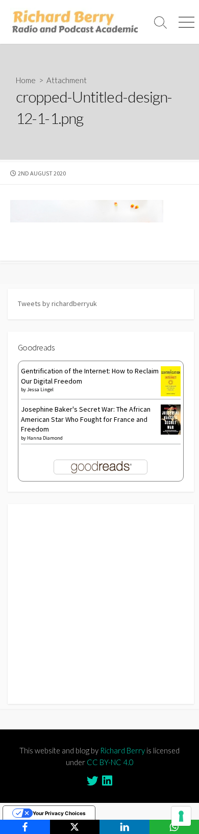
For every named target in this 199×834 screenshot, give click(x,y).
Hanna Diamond (45, 438)
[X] (75, 827)
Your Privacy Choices (59, 813)
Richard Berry (122, 750)
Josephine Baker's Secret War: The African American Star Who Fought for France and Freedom (86, 419)
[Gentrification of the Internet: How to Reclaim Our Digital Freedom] (171, 380)
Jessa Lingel (40, 389)
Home (26, 80)
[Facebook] (25, 827)
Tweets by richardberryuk (57, 303)
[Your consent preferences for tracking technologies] (181, 816)
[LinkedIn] (125, 827)
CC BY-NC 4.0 (110, 762)
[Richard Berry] (74, 22)
